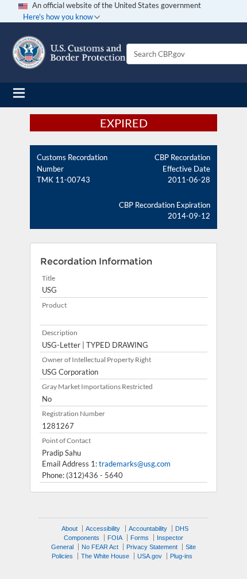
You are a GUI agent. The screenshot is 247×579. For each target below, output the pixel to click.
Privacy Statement (151, 546)
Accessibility (103, 528)
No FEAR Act (100, 546)
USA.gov (149, 556)
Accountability (148, 528)
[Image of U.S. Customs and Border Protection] (68, 52)
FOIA (114, 537)
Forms (139, 537)
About (69, 528)
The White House (105, 556)
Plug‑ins (181, 556)
